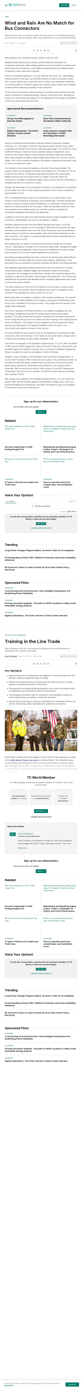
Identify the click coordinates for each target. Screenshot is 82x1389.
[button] (6, 5)
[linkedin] (37, 51)
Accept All (72, 1384)
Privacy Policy (8, 1385)
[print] (76, 51)
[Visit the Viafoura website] (72, 511)
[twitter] (41, 51)
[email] (48, 51)
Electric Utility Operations (15, 635)
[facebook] (34, 51)
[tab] (10, 501)
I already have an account (41, 528)
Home (7, 16)
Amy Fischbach (11, 656)
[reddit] (45, 51)
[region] (41, 506)
